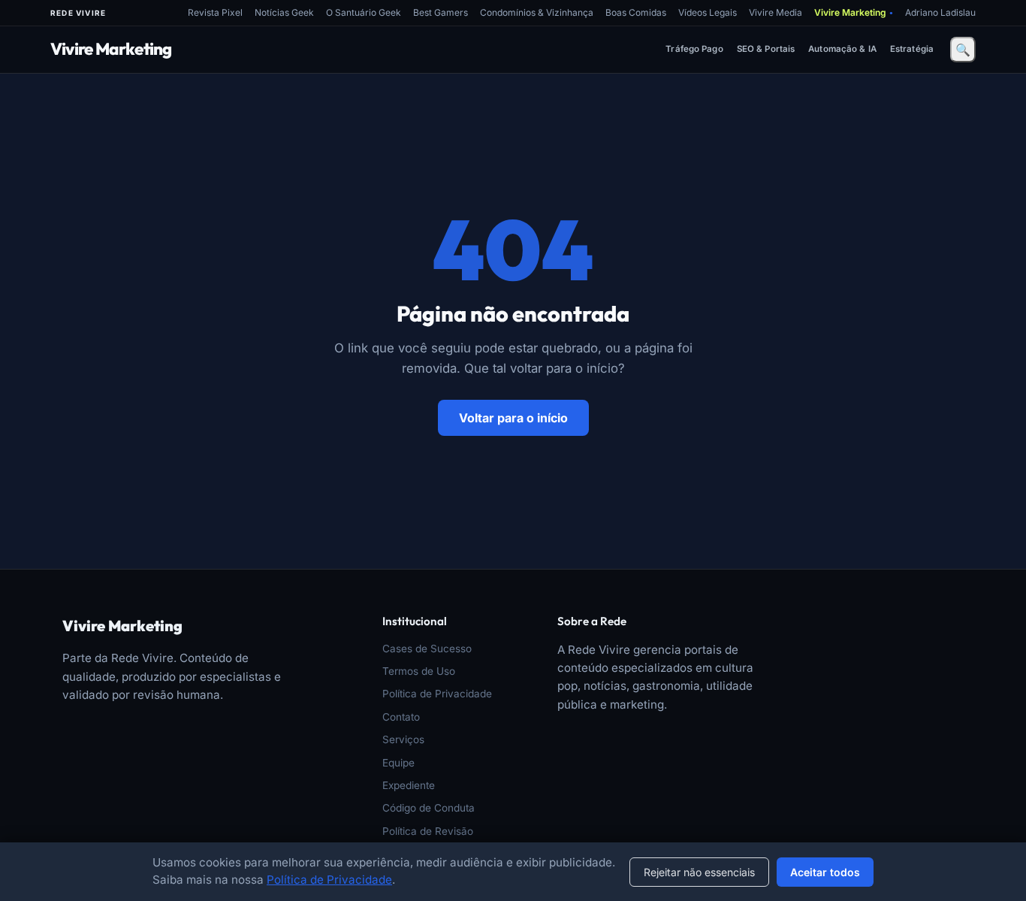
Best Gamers (440, 12)
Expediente (408, 785)
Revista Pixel (215, 12)
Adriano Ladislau (940, 12)
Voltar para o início (513, 417)
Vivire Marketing (853, 12)
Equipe (398, 763)
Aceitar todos (825, 872)
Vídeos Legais (707, 12)
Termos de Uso (418, 671)
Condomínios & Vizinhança (536, 12)
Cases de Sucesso (427, 648)
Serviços (403, 739)
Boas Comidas (635, 12)
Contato (401, 717)
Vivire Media (775, 12)
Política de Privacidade (437, 694)
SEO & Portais (766, 49)
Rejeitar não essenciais (699, 872)
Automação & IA (842, 49)
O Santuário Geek (363, 12)
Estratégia (912, 49)
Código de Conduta (428, 808)
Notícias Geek (284, 12)
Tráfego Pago (694, 49)
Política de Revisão (427, 831)
